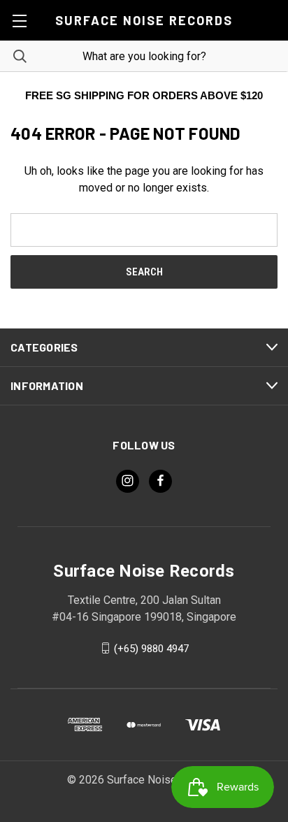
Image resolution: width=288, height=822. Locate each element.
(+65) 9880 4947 (151, 648)
